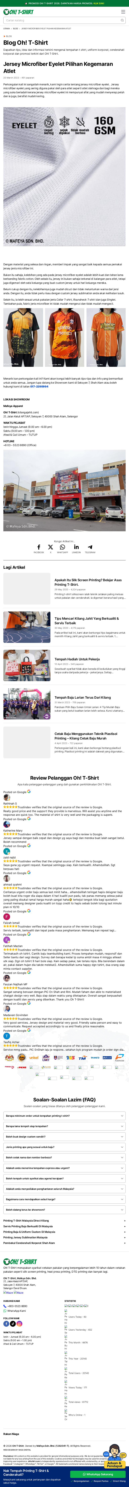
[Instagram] (19, 1324)
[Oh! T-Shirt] (18, 12)
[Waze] (8, 1292)
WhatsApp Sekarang (100, 1474)
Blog (15, 28)
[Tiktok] (13, 1324)
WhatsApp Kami (16, 1310)
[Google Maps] (18, 1292)
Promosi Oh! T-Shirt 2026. (66, 3)
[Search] (122, 20)
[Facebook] (6, 1324)
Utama (6, 28)
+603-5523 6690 (17, 1306)
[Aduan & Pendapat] (114, 1467)
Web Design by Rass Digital (17, 1450)
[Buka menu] (123, 11)
